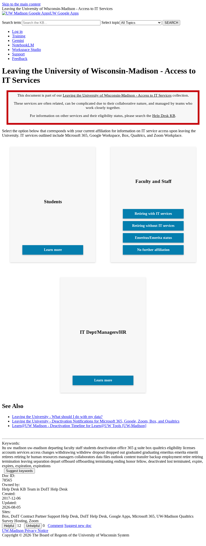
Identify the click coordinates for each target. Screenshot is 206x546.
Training (18, 36)
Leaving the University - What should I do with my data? (57, 417)
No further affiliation (153, 250)
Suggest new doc (77, 525)
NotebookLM (23, 45)
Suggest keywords (19, 471)
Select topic (110, 22)
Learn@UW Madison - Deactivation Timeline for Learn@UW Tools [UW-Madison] (79, 426)
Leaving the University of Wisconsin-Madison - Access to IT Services (117, 95)
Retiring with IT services (153, 214)
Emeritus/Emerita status (153, 238)
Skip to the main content (21, 4)
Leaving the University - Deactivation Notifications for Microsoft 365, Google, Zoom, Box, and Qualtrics (95, 421)
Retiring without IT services (153, 226)
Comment (55, 525)
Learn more (53, 250)
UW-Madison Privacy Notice (25, 530)
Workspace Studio (26, 49)
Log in (17, 31)
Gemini (18, 40)
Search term (11, 22)
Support (18, 54)
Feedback (19, 58)
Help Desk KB (163, 116)
